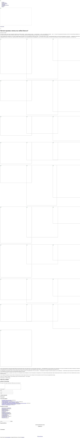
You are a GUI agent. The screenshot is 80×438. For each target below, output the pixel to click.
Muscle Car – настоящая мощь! (6, 404)
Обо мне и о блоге (4, 3)
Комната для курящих (5, 410)
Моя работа (3, 4)
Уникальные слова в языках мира (7, 400)
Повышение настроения (5, 412)
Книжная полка (4, 409)
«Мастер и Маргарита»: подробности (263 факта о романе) (10, 401)
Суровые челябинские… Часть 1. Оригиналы (8, 402)
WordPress (22, 437)
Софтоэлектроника (4, 415)
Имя (1, 390)
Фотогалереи (2, 26)
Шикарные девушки (5, 417)
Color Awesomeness (7, 437)
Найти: (1, 421)
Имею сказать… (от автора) (6, 408)
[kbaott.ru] (40, 0)
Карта (3, 6)
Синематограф (4, 414)
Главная (3, 2)
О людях (3, 411)
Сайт (1, 393)
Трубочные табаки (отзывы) (6, 416)
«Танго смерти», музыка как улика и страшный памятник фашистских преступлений (14, 403)
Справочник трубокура (5, 5)
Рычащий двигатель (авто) (6, 413)
